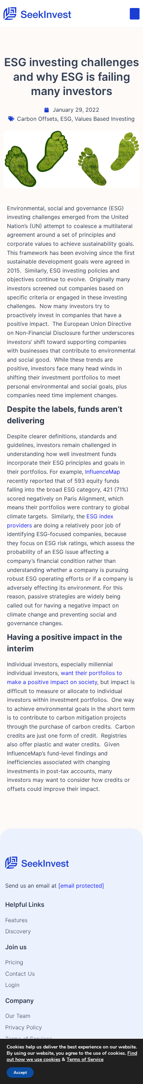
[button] (135, 13)
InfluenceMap (102, 471)
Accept (20, 1072)
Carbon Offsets (37, 118)
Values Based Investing (105, 118)
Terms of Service (85, 1059)
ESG (66, 118)
